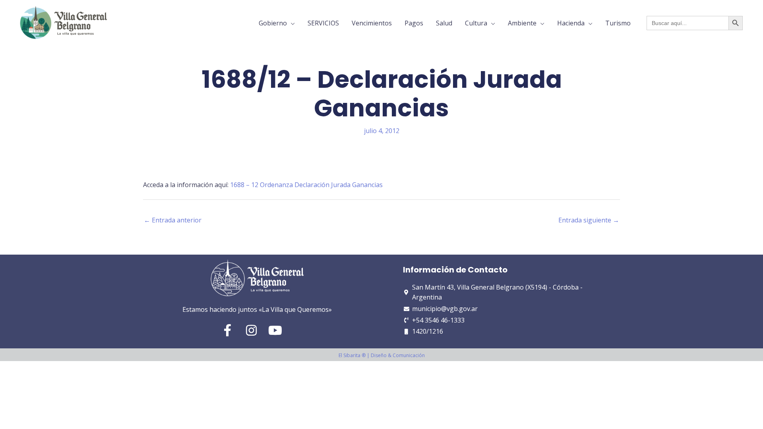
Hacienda (571, 23)
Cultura (476, 23)
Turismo (618, 23)
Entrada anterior (172, 220)
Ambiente (522, 23)
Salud (444, 23)
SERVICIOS (323, 23)
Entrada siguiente (588, 220)
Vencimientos (372, 23)
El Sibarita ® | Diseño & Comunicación (382, 355)
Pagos (414, 23)
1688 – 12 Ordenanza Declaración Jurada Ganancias (306, 184)
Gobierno (273, 23)
